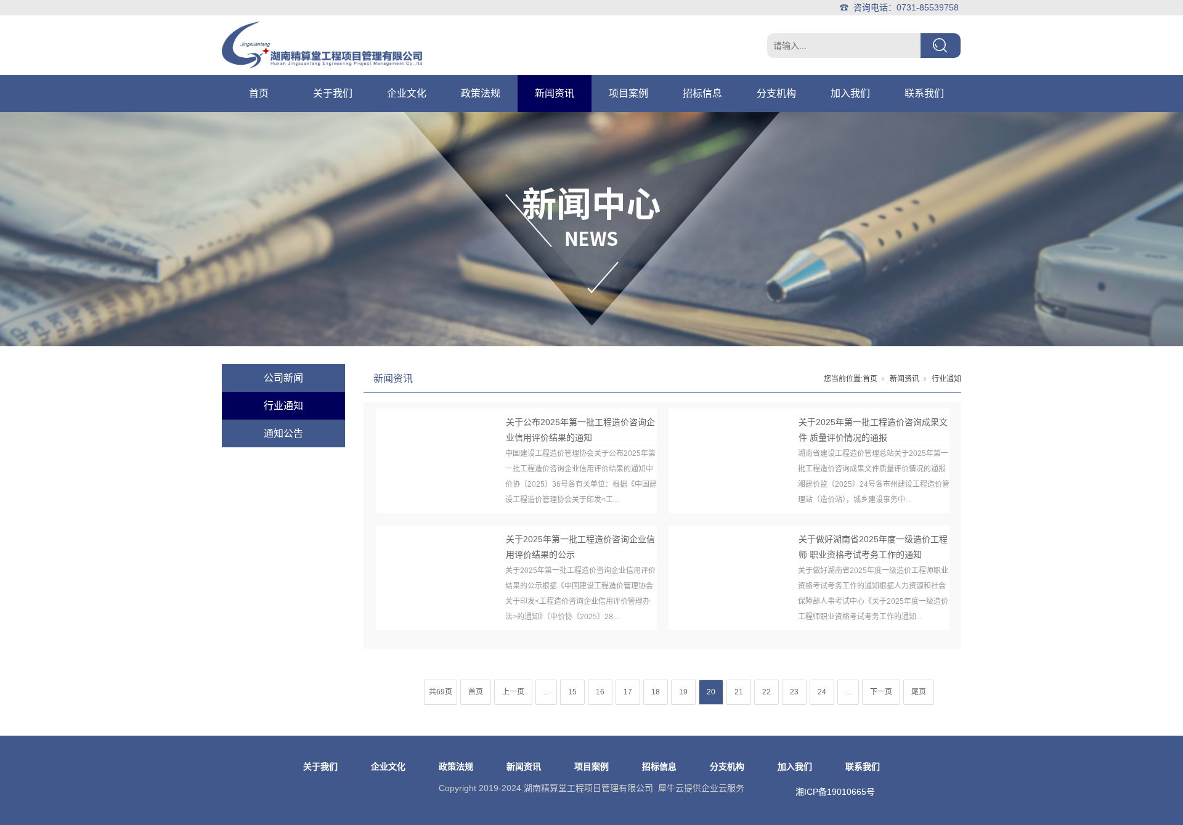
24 (822, 692)
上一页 (513, 692)
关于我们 (332, 93)
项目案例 (628, 93)
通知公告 (283, 433)
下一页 (881, 692)
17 (628, 692)
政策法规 (480, 93)
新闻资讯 (554, 93)
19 (683, 692)
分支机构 (776, 93)
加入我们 (850, 93)
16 (600, 692)
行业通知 (283, 405)
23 (794, 692)
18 (655, 692)
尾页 (918, 692)
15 (572, 692)
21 (738, 692)
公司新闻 (283, 378)
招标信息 (702, 93)
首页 (259, 93)
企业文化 (406, 93)
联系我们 (924, 93)
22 (766, 692)
